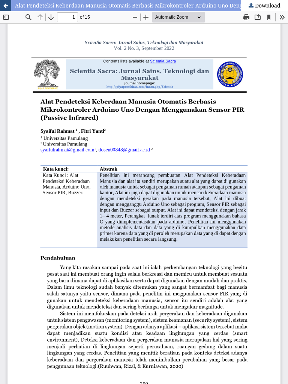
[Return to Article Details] (5, 5)
